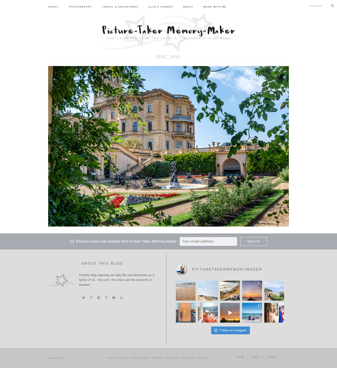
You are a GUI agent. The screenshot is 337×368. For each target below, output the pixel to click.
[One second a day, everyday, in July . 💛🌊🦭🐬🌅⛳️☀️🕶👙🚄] (230, 313)
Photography (80, 7)
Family (53, 7)
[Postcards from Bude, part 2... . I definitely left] (186, 290)
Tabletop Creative (195, 358)
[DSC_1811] (168, 146)
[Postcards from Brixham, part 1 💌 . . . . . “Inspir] (252, 313)
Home (240, 357)
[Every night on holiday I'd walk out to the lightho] (186, 313)
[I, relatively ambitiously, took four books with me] (208, 313)
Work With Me (215, 7)
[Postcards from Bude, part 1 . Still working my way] (208, 290)
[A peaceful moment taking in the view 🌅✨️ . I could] (230, 290)
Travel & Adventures (120, 7)
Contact (271, 357)
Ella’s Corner (161, 7)
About (188, 7)
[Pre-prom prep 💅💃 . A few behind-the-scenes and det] (274, 313)
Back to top (55, 358)
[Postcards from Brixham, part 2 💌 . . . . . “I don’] (274, 290)
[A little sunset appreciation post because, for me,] (252, 290)
